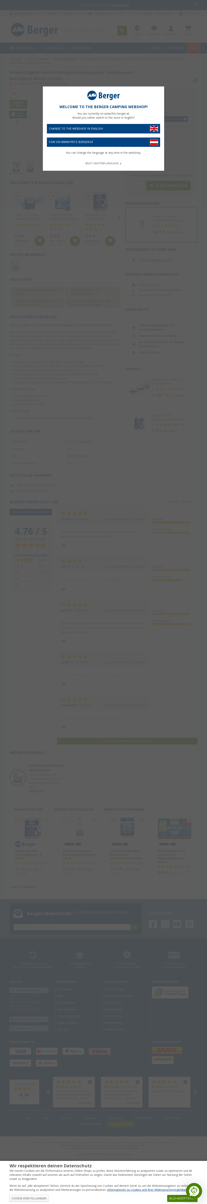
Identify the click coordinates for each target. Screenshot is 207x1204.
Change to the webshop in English (76, 128)
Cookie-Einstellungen (29, 1198)
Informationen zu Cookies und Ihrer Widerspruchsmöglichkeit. (147, 1189)
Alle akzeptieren (182, 1198)
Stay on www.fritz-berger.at (71, 142)
